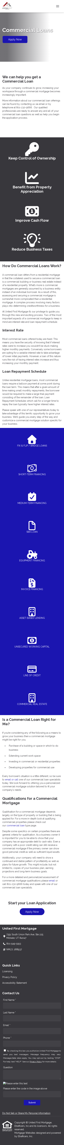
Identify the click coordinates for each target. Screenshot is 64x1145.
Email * (6, 1025)
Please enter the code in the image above (25, 1088)
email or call (11, 779)
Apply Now (15, 39)
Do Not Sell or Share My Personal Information (26, 1113)
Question (8, 1067)
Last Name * (9, 1012)
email (52, 880)
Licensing (7, 971)
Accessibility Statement (14, 983)
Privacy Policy (9, 977)
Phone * (7, 1038)
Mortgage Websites (25, 1133)
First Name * (9, 1000)
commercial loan (16, 825)
